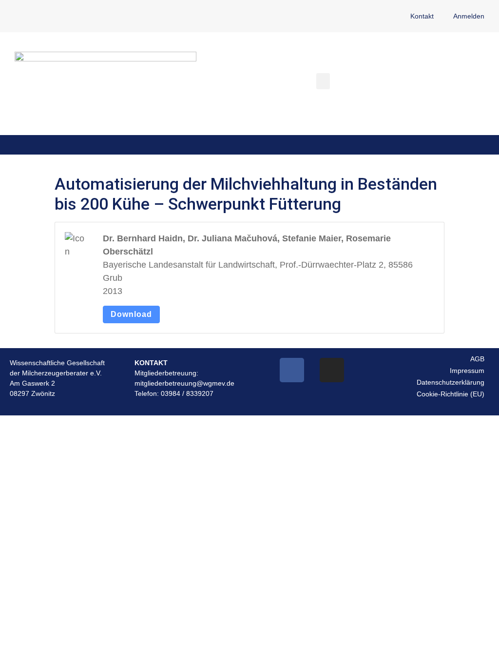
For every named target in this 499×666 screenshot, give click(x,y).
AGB (477, 359)
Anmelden (468, 16)
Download (131, 314)
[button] (323, 81)
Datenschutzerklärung (450, 382)
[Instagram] (332, 370)
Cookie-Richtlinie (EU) (450, 394)
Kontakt (422, 16)
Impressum (467, 370)
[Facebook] (292, 370)
